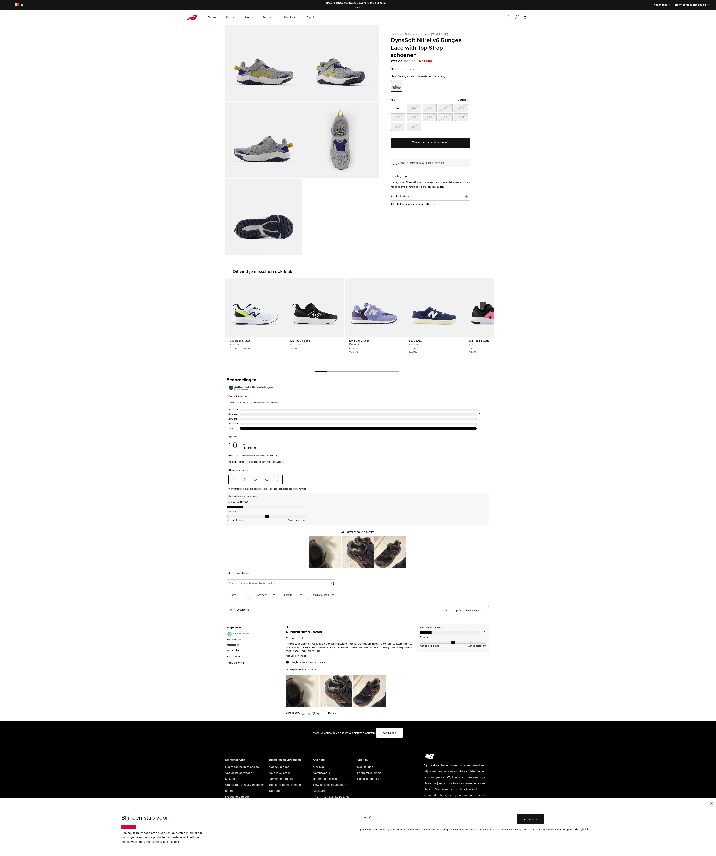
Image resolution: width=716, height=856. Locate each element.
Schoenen (411, 34)
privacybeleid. (582, 829)
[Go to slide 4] (357, 372)
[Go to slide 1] (356, 7)
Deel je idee (365, 767)
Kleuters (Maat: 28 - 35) (434, 34)
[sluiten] (711, 803)
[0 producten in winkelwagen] (525, 17)
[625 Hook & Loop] (255, 307)
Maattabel (462, 99)
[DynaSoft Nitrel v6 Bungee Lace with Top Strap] (263, 63)
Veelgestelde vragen (238, 773)
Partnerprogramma (369, 773)
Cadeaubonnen (279, 767)
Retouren (275, 791)
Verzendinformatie (281, 779)
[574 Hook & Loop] (374, 307)
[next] (483, 307)
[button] (517, 17)
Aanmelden (389, 732)
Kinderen (396, 34)
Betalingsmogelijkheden (285, 785)
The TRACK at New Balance (331, 797)
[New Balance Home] (193, 17)
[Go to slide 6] (381, 372)
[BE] (14, 4)
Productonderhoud (237, 797)
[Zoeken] (509, 17)
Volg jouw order (279, 773)
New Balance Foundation (329, 785)
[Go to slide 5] (369, 372)
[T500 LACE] (434, 307)
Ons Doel (319, 767)
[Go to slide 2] (358, 7)
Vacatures (319, 791)
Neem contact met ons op (242, 767)
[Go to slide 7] (393, 372)
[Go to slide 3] (360, 7)
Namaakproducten (369, 779)
